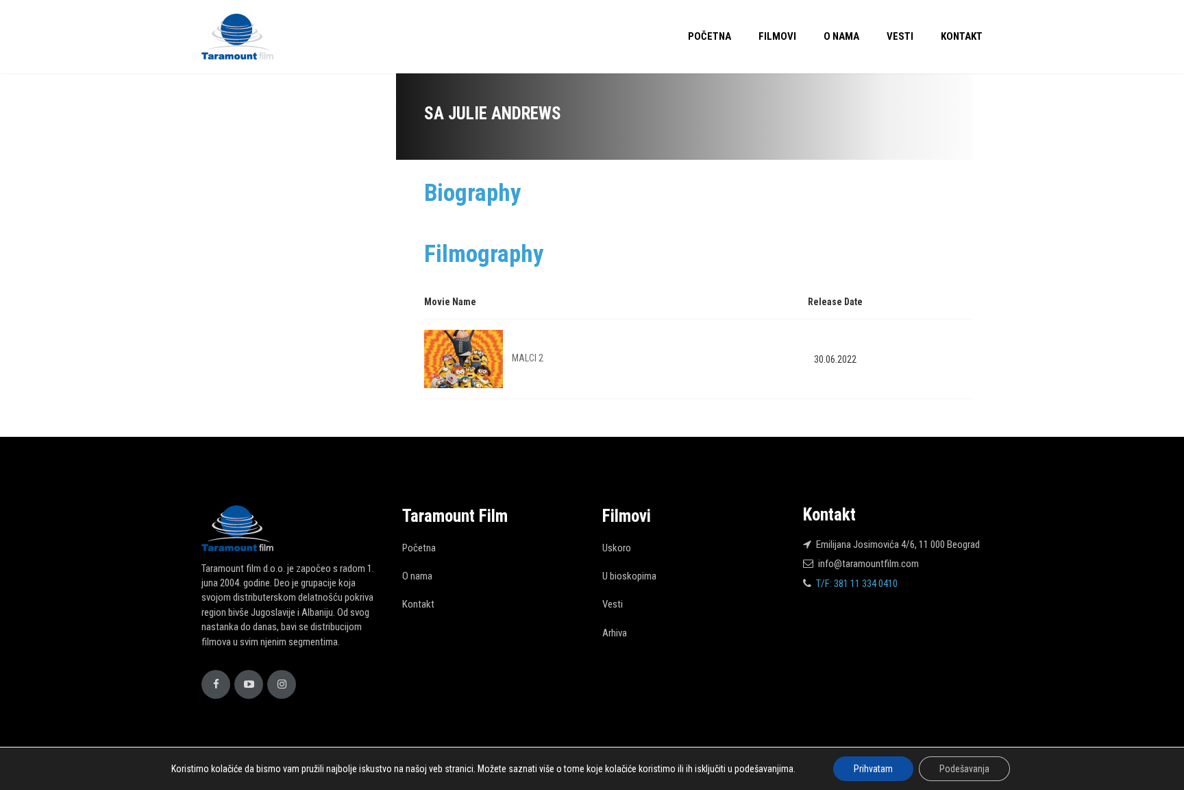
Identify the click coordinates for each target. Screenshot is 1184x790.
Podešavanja (964, 768)
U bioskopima (629, 576)
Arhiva (614, 633)
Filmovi (777, 36)
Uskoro (616, 548)
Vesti (900, 36)
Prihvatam (873, 768)
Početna (709, 36)
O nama (841, 36)
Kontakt (962, 36)
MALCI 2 (527, 357)
